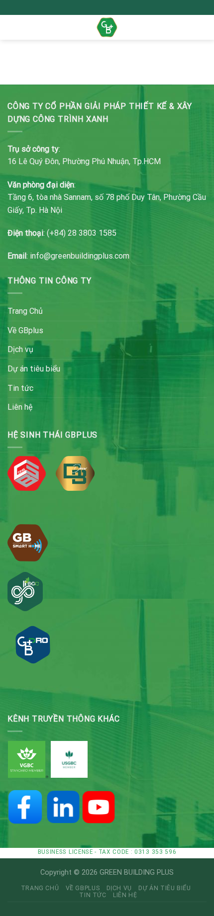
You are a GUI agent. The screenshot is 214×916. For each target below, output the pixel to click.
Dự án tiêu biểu (33, 368)
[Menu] (13, 27)
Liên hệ (19, 407)
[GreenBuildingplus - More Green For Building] (107, 27)
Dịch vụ (20, 349)
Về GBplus (25, 330)
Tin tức (20, 388)
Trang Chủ (25, 311)
